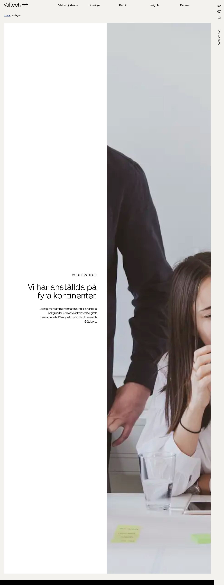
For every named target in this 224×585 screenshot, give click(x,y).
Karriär (123, 5)
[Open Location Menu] (219, 12)
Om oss (184, 5)
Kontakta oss (218, 37)
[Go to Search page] (219, 18)
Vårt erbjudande (68, 5)
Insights (154, 5)
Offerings (94, 5)
